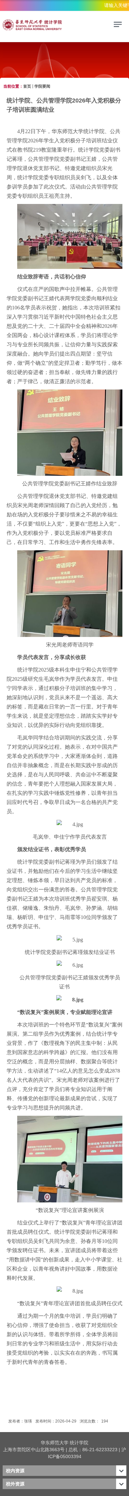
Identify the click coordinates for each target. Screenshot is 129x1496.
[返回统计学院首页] (49, 25)
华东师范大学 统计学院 (64, 1442)
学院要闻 (42, 86)
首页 (27, 86)
